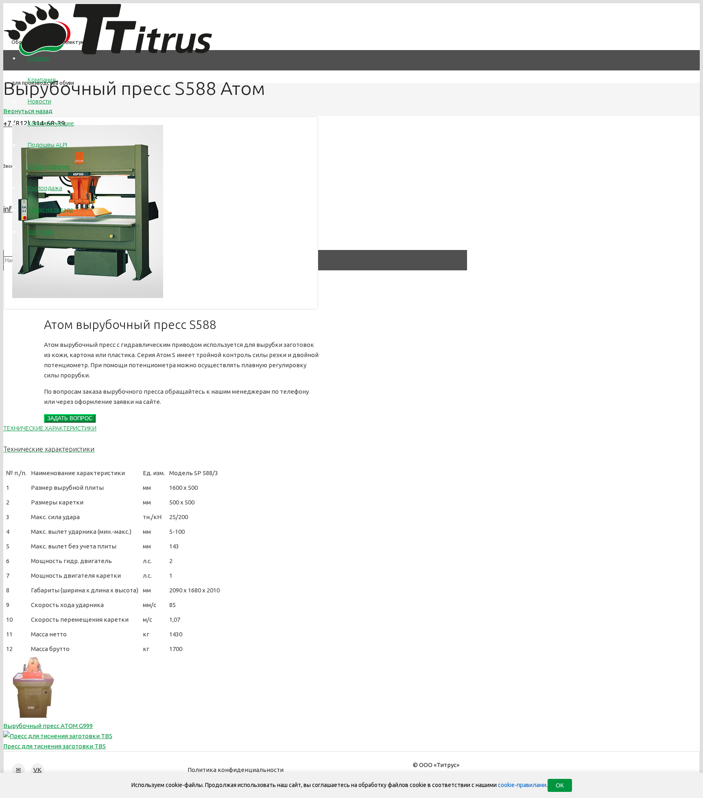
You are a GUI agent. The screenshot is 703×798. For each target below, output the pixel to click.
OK (560, 785)
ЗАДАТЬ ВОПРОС (69, 418)
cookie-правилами (522, 785)
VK (37, 769)
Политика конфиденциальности (236, 769)
